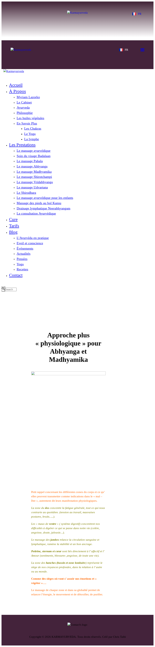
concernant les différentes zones (64, 492)
